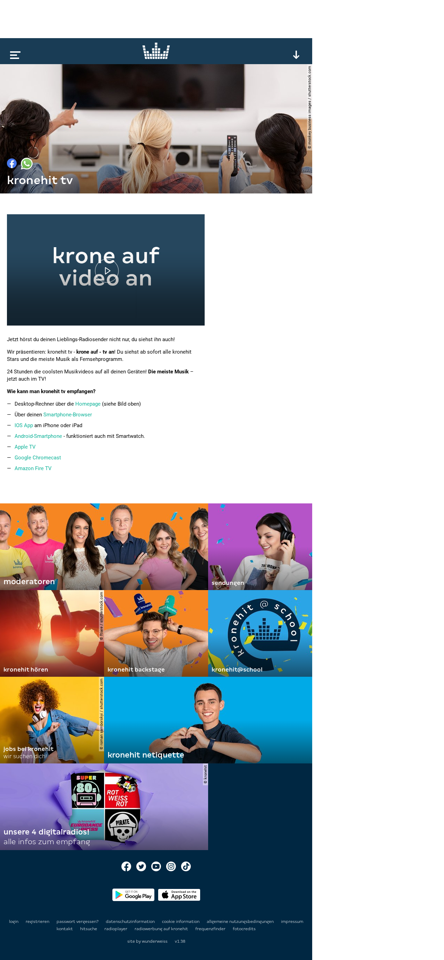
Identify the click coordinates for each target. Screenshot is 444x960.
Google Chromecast (38, 458)
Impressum (292, 921)
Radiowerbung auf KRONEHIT (162, 928)
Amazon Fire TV (33, 468)
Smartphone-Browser (67, 415)
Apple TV (25, 447)
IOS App (24, 425)
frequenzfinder (211, 928)
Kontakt (65, 928)
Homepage (88, 404)
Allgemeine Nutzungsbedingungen (241, 921)
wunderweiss (155, 941)
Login (13, 921)
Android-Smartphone (38, 436)
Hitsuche (89, 928)
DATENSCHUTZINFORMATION (131, 921)
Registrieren (37, 921)
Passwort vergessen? (78, 921)
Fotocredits (244, 928)
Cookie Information (181, 921)
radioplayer (116, 928)
